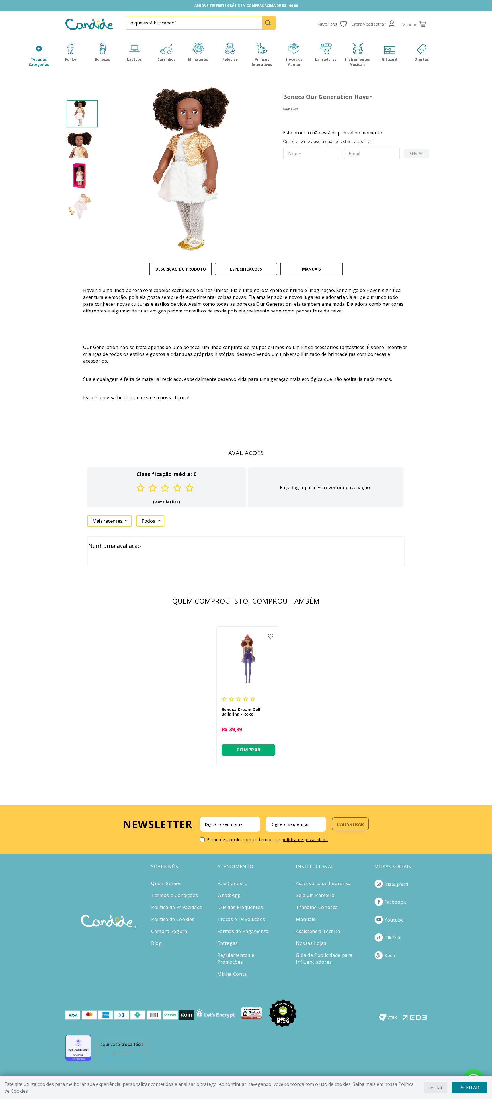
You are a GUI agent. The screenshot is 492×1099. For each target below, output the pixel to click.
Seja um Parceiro (315, 895)
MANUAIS (311, 269)
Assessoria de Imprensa (323, 883)
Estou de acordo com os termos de (267, 839)
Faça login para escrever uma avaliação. (326, 487)
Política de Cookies (172, 919)
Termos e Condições (174, 895)
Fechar (436, 1087)
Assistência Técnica (318, 931)
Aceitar (469, 1087)
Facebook (395, 902)
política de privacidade (305, 839)
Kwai (389, 955)
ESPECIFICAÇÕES (246, 269)
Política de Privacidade (176, 907)
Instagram (396, 884)
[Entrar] (374, 24)
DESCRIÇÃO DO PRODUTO (180, 269)
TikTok (392, 938)
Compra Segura (169, 931)
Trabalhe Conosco (317, 907)
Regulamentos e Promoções (236, 958)
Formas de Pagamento (243, 931)
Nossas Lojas (311, 943)
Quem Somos (166, 883)
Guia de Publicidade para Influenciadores (324, 958)
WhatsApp (229, 895)
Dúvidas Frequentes (240, 907)
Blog (156, 943)
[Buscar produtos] (269, 22)
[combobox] (201, 23)
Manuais (305, 919)
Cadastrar (350, 824)
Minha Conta (232, 974)
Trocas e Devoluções (241, 919)
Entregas (227, 943)
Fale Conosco (232, 883)
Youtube (394, 920)
